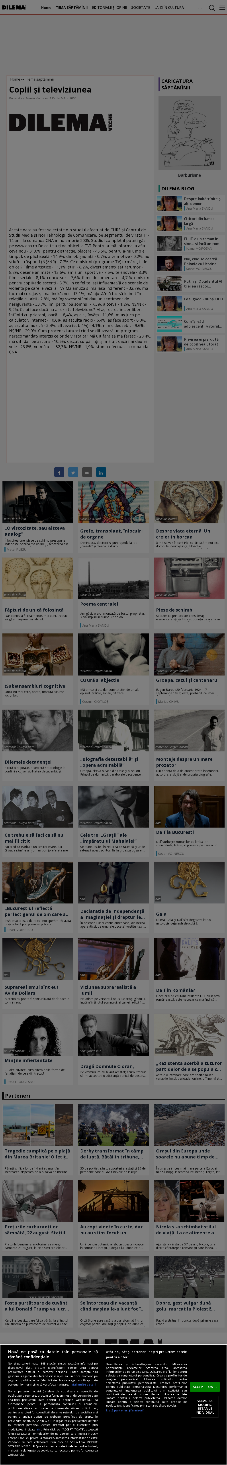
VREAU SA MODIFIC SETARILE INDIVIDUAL (205, 1407)
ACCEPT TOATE (205, 1386)
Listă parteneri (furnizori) (125, 1410)
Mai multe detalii (83, 1384)
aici (39, 1429)
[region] (113, 1404)
